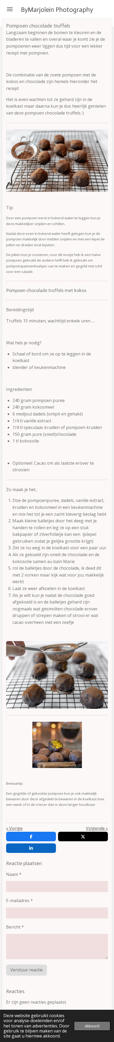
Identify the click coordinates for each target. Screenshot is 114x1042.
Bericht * (15, 927)
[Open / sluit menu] (10, 9)
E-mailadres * (19, 900)
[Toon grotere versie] (57, 675)
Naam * (13, 874)
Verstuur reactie (26, 970)
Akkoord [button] (92, 1026)
